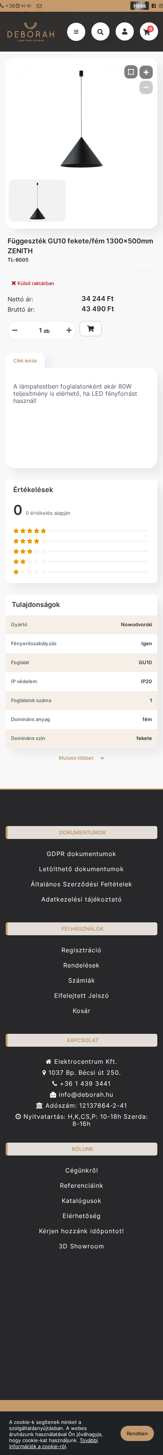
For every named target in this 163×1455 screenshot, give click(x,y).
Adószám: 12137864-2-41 (85, 1105)
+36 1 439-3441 (7, 7)
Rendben (137, 1433)
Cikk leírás (25, 360)
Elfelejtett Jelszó (81, 995)
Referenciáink (81, 1185)
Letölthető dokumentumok (81, 869)
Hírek (139, 6)
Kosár (82, 1010)
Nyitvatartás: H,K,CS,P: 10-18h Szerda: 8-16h (84, 1120)
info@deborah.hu (51, 11)
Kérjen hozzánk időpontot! (81, 1231)
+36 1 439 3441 (84, 1083)
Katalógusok (82, 1200)
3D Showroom (81, 1246)
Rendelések (81, 965)
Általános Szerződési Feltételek (81, 884)
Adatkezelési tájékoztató (81, 899)
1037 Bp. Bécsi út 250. (83, 1072)
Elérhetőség (82, 1216)
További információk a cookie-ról (53, 1443)
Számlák (81, 980)
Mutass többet (76, 758)
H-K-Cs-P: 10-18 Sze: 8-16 (24, 7)
